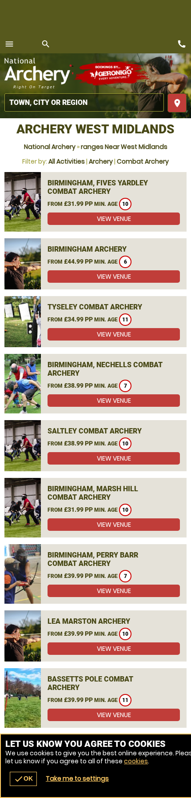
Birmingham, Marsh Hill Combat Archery (93, 493)
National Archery (50, 146)
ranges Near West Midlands (124, 146)
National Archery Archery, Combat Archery (38, 73)
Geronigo (112, 73)
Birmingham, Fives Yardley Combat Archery (98, 187)
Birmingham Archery (87, 249)
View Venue (114, 218)
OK (23, 779)
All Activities (66, 161)
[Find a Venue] (84, 102)
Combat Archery (143, 161)
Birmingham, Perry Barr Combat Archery (93, 559)
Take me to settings (77, 778)
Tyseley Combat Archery (95, 307)
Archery (101, 161)
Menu (9, 44)
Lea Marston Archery (89, 621)
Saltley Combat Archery (95, 431)
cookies (136, 761)
